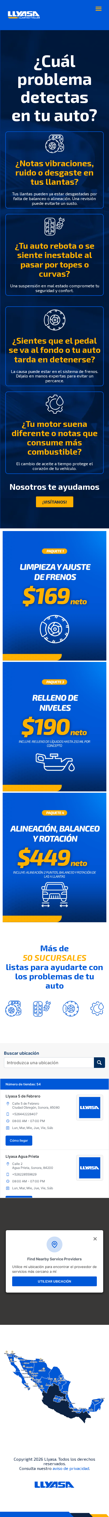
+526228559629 (24, 1174)
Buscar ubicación (21, 1053)
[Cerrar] (95, 1239)
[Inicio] (23, 15)
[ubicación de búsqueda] (99, 1062)
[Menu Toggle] (98, 8)
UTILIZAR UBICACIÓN (54, 1281)
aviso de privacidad (71, 1468)
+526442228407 (25, 1114)
